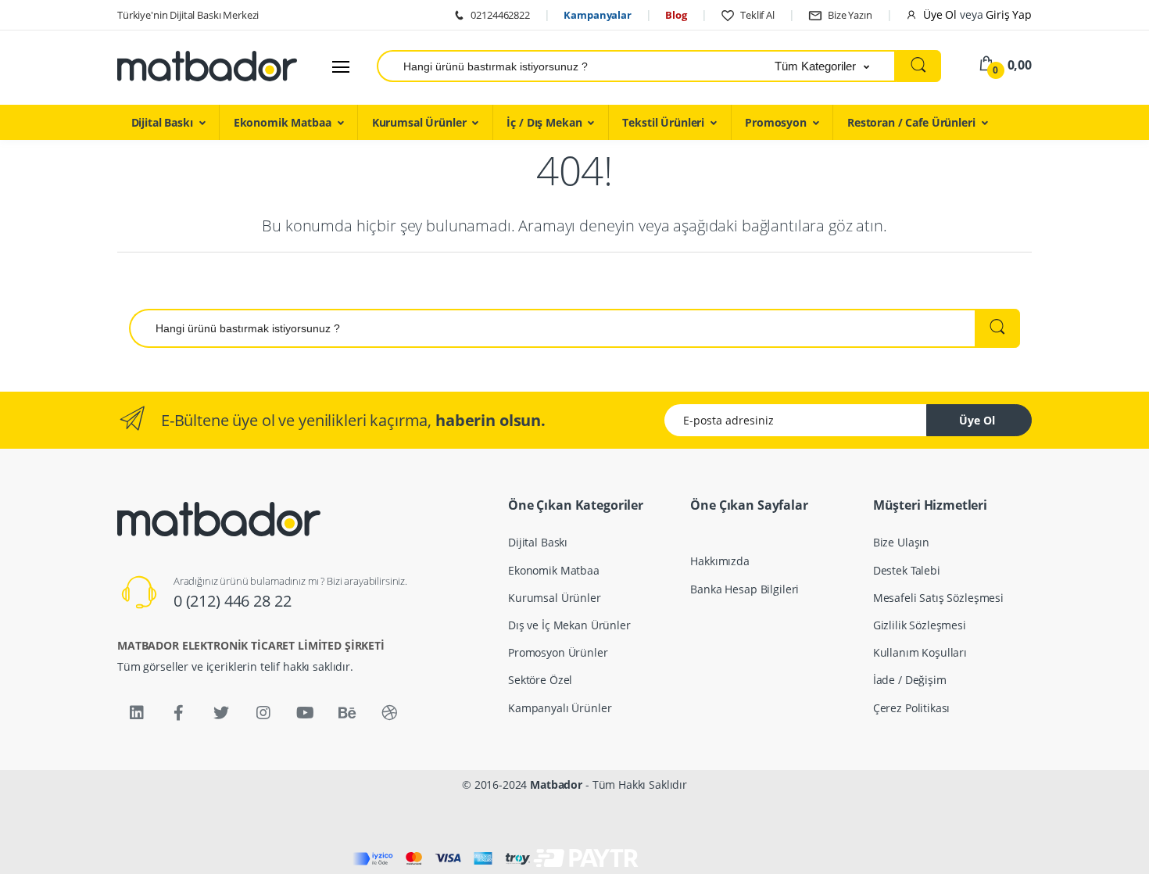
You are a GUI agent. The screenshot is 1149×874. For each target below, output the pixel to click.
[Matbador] (207, 66)
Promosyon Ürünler (558, 652)
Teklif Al (756, 15)
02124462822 (499, 15)
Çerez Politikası (911, 707)
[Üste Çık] (1121, 846)
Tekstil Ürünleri (663, 122)
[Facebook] (179, 713)
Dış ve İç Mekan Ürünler (569, 625)
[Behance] (347, 713)
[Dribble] (389, 713)
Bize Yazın (848, 15)
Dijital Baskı (162, 122)
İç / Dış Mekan (544, 122)
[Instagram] (263, 713)
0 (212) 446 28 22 (233, 600)
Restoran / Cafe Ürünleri (911, 122)
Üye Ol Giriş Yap (976, 14)
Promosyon (776, 122)
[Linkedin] (136, 713)
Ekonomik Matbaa (282, 122)
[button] (835, 66)
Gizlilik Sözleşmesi (919, 625)
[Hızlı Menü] (340, 66)
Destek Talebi (906, 570)
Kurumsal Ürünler (419, 122)
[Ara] (918, 66)
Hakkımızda (720, 560)
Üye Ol (977, 420)
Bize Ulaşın (901, 542)
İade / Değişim (910, 679)
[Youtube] (304, 713)
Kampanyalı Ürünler (559, 707)
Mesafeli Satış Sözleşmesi (938, 597)
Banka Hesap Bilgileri (744, 589)
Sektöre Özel (540, 679)
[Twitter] (221, 713)
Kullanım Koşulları (920, 652)
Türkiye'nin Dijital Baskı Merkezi (188, 15)
